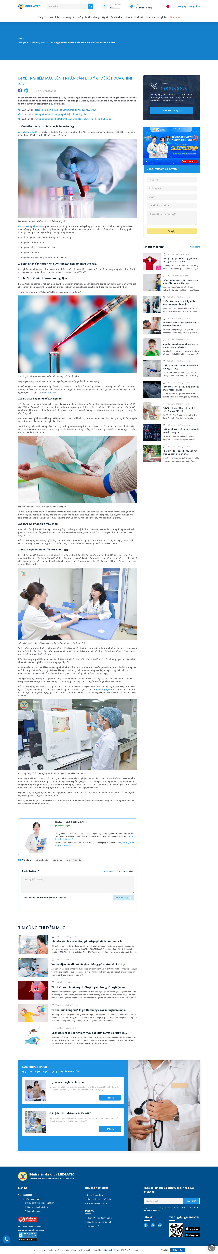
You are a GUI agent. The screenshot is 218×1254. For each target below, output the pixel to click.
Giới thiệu (54, 17)
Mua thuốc (175, 17)
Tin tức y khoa (38, 42)
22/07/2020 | (59, 109)
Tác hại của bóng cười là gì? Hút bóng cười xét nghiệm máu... (89, 1010)
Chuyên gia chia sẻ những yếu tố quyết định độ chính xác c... (88, 941)
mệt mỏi (47, 392)
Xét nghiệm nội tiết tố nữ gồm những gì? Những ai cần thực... (89, 964)
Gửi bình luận (121, 897)
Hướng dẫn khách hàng (88, 17)
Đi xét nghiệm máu (105, 689)
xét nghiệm (57, 860)
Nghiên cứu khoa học (112, 17)
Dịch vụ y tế (68, 17)
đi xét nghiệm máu (74, 860)
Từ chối (164, 1250)
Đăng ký (182, 6)
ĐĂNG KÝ (191, 1201)
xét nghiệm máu (26, 132)
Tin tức (129, 17)
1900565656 (27, 1195)
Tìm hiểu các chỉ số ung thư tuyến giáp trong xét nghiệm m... (89, 987)
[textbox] (172, 205)
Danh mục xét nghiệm (156, 17)
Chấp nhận (177, 1250)
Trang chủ (23, 42)
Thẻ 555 (139, 17)
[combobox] (172, 205)
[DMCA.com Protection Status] (27, 1236)
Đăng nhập (194, 6)
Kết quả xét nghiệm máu (30, 226)
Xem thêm (195, 246)
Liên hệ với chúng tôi (172, 110)
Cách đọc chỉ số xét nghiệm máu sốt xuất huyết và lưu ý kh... (89, 1033)
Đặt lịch (110, 1097)
